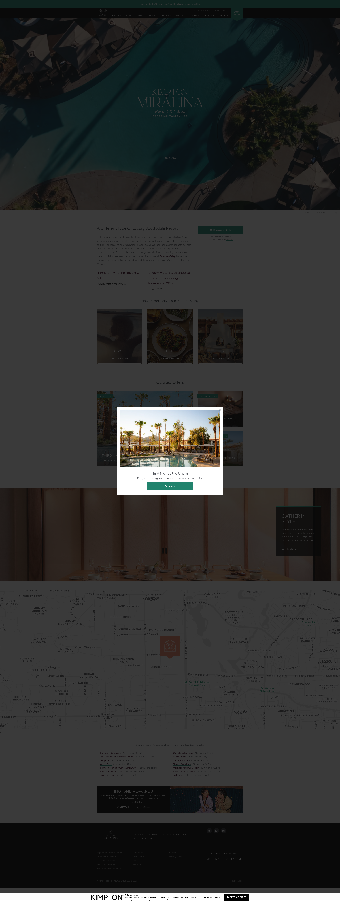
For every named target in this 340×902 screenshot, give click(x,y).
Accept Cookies (236, 897)
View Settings (212, 897)
